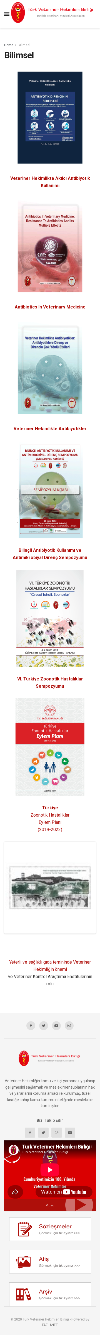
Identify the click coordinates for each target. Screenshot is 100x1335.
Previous (13, 887)
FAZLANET (50, 1325)
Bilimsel (24, 45)
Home (8, 45)
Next (86, 887)
